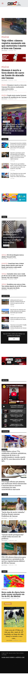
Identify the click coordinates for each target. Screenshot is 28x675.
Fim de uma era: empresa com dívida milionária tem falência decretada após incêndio (18, 311)
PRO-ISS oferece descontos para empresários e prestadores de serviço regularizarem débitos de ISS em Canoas (14, 560)
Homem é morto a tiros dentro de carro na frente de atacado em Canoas (13, 74)
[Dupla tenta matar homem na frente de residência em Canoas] (5, 319)
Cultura (6, 121)
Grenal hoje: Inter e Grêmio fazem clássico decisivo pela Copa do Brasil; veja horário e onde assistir (13, 265)
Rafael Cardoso (5, 90)
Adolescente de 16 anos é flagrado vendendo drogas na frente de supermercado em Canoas (17, 302)
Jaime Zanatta (4, 50)
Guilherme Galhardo (6, 598)
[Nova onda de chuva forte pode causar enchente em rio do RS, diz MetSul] (14, 581)
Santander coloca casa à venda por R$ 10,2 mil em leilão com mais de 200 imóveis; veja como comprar (14, 275)
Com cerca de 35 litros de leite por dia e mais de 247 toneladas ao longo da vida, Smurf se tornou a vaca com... (14, 634)
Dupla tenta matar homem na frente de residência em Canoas (14, 96)
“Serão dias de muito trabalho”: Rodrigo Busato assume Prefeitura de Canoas (13, 514)
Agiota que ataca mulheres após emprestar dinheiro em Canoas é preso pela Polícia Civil (13, 237)
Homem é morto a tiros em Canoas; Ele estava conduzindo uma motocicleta (14, 87)
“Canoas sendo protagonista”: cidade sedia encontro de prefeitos (13, 537)
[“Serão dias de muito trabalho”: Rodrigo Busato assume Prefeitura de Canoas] (14, 504)
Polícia (5, 37)
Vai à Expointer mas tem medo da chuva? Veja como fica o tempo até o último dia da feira (18, 175)
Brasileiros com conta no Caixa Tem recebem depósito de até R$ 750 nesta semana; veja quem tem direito (14, 286)
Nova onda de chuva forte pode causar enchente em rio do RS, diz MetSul (13, 594)
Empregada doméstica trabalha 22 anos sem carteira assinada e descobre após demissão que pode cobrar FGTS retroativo (18, 145)
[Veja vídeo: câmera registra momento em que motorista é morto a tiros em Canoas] (14, 26)
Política (4, 509)
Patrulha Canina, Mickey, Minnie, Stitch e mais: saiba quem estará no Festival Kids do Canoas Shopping (14, 128)
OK (14, 338)
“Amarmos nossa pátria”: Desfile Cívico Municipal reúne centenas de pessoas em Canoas (18, 326)
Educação (5, 479)
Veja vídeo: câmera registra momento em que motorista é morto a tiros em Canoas (14, 44)
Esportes (5, 263)
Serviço (4, 255)
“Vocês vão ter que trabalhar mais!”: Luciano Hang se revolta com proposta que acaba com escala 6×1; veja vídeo (18, 166)
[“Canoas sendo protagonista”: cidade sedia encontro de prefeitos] (14, 526)
